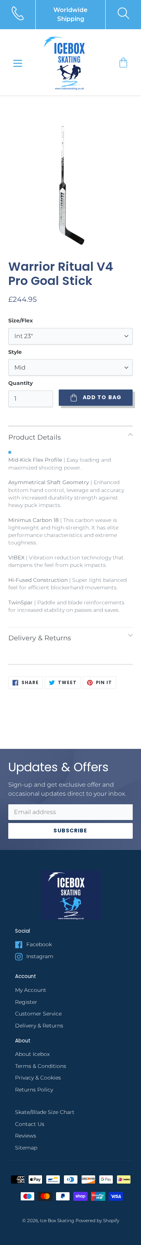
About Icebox (32, 1054)
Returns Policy (34, 1089)
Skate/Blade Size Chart (44, 1112)
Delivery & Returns (39, 1025)
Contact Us (29, 1124)
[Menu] (17, 63)
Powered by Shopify (97, 1220)
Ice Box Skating (57, 1220)
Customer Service (38, 1013)
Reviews (25, 1135)
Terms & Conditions (40, 1066)
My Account (30, 990)
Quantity (20, 383)
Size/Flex (20, 320)
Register (26, 1002)
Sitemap (26, 1147)
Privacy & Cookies (38, 1077)
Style (15, 352)
